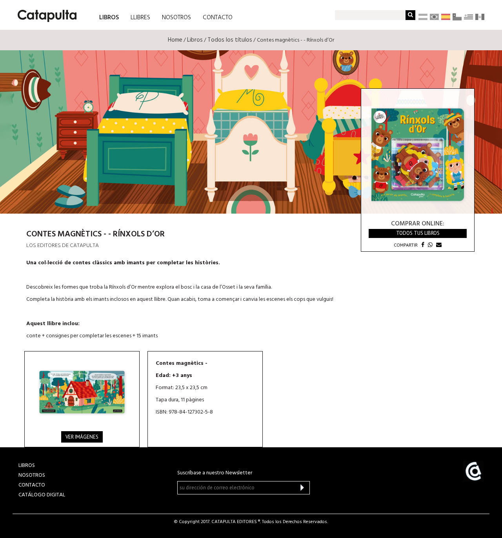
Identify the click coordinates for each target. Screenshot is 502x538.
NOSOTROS (176, 18)
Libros (195, 40)
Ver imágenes (81, 437)
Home (175, 40)
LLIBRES (140, 18)
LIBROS (109, 17)
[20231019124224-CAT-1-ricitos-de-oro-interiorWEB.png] (82, 392)
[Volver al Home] (44, 13)
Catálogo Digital (41, 495)
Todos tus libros (418, 233)
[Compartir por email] (438, 245)
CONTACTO (218, 18)
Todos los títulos (229, 40)
